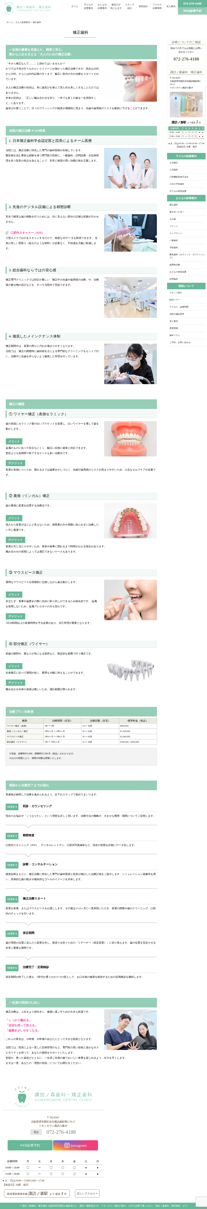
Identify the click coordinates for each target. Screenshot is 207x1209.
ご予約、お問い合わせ (180, 342)
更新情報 (173, 328)
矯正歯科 (173, 205)
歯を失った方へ (176, 212)
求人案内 (170, 6)
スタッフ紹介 (129, 6)
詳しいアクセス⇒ (87, 1193)
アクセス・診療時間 (178, 307)
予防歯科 (173, 247)
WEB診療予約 (30, 1145)
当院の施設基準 (176, 314)
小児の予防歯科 (176, 184)
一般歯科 (173, 240)
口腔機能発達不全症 (178, 177)
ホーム (74, 6)
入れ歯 (172, 219)
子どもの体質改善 (177, 191)
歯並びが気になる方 (116, 6)
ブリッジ (173, 226)
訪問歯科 (173, 279)
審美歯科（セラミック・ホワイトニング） (187, 256)
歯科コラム (174, 335)
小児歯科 (173, 170)
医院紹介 (143, 6)
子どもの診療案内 (88, 6)
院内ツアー (174, 300)
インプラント (175, 233)
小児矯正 (173, 163)
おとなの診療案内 (102, 6)
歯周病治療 (174, 265)
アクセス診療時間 (157, 6)
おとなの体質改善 (177, 272)
